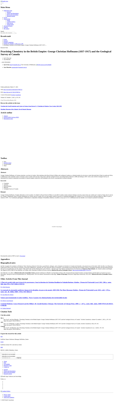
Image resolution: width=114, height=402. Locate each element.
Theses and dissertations (13, 13)
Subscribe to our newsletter (8, 356)
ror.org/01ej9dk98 (46, 64)
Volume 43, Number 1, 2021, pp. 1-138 (13, 43)
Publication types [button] (8, 10)
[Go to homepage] (4, 1)
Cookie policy (7, 396)
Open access (10, 23)
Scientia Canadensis (8, 42)
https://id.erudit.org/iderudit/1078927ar (12, 89)
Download (22, 256)
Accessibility (7, 364)
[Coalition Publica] (5, 391)
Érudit (8, 20)
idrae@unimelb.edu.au (15, 64)
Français (6, 27)
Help (5, 362)
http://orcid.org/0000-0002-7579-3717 (82, 270)
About (8, 19)
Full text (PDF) (7, 117)
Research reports (11, 16)
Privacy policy (7, 394)
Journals (9, 12)
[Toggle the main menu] (1, 4)
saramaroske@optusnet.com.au (19, 67)
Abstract (6, 116)
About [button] (5, 19)
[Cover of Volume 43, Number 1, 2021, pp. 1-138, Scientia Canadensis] (57, 77)
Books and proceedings (12, 14)
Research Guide (8, 365)
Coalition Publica (11, 21)
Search (2, 31)
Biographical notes (8, 118)
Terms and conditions (9, 397)
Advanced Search (8, 26)
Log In (5, 17)
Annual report (10, 24)
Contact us (6, 367)
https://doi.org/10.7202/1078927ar (11, 92)
